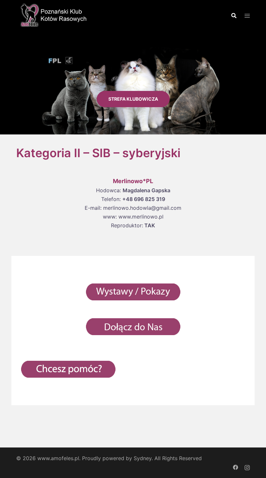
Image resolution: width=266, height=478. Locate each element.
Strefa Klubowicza (133, 99)
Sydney (142, 458)
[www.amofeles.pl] (52, 14)
